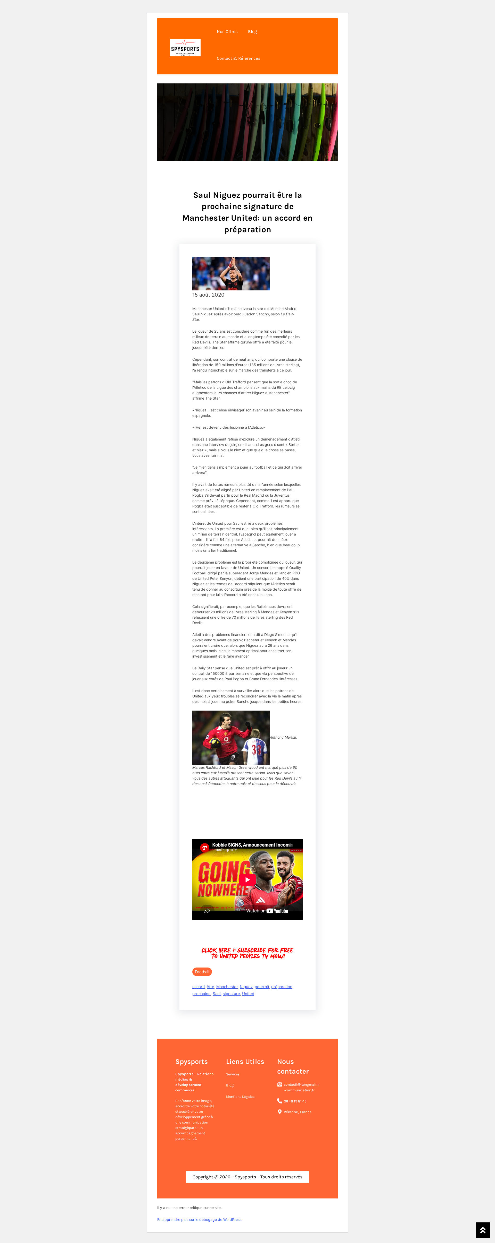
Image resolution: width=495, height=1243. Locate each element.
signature (231, 993)
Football (202, 971)
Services (233, 1074)
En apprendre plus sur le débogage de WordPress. (199, 1219)
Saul (217, 993)
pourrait (262, 986)
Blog (230, 1085)
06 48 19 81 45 (295, 1101)
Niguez (246, 986)
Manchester (227, 986)
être (210, 986)
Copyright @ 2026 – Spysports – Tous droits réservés (247, 1177)
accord (198, 986)
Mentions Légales (240, 1096)
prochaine (201, 993)
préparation (281, 986)
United (248, 993)
